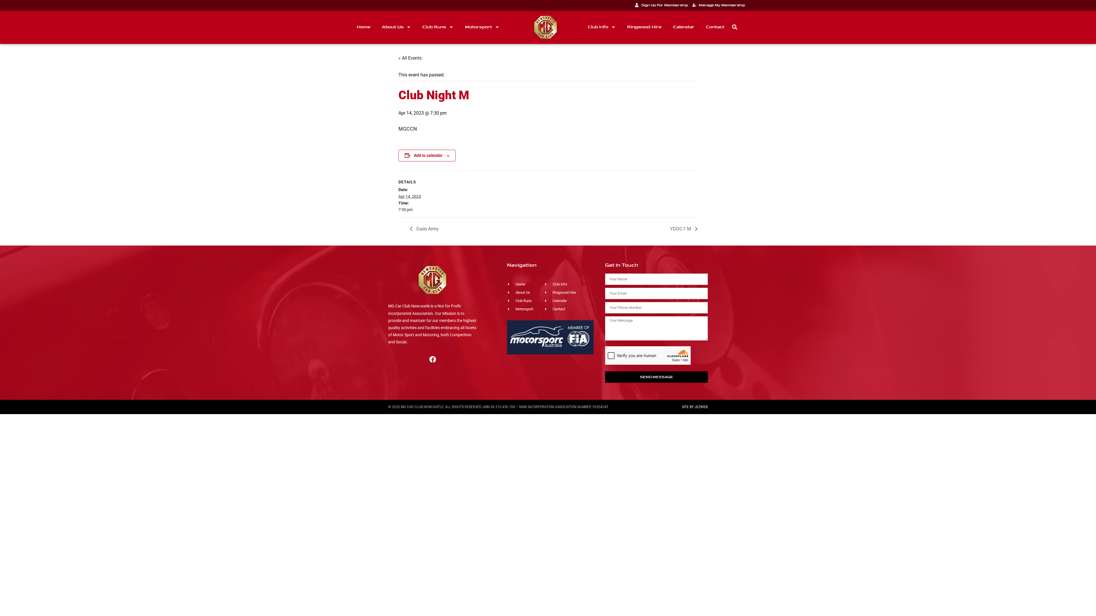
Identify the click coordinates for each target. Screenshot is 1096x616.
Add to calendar (428, 155)
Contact (715, 27)
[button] (735, 27)
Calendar (683, 27)
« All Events (410, 58)
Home (363, 27)
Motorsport (478, 27)
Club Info (598, 27)
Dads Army (427, 229)
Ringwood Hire (644, 27)
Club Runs (434, 27)
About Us (393, 27)
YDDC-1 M (681, 229)
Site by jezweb (695, 407)
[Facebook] (432, 359)
